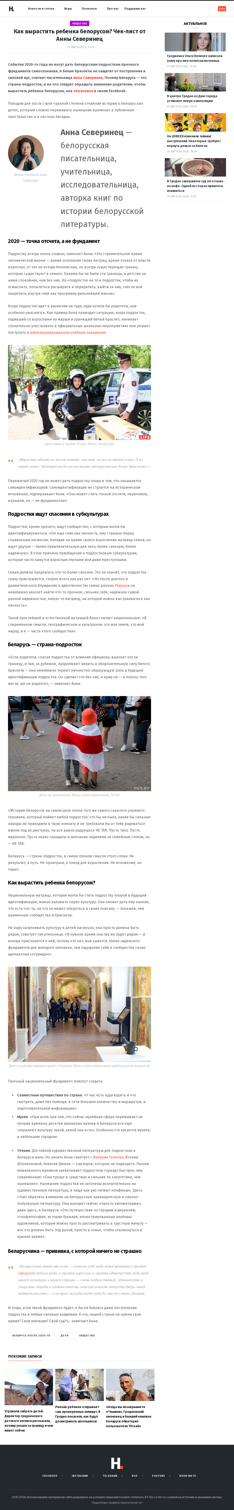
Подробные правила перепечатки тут (117, 1502)
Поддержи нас (135, 8)
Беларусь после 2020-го (31, 1335)
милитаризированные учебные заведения (68, 332)
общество (79, 23)
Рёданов (123, 585)
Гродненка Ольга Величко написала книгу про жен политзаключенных (194, 58)
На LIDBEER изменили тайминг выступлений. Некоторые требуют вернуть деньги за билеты (194, 141)
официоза (27, 1272)
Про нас (113, 8)
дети (64, 1335)
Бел (222, 9)
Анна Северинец (88, 78)
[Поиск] (208, 8)
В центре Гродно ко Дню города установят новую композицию (192, 98)
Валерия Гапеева (108, 1157)
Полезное (89, 8)
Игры (68, 8)
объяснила (83, 91)
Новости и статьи (41, 8)
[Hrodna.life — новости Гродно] (11, 9)
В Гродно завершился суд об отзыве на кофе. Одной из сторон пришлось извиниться (195, 186)
